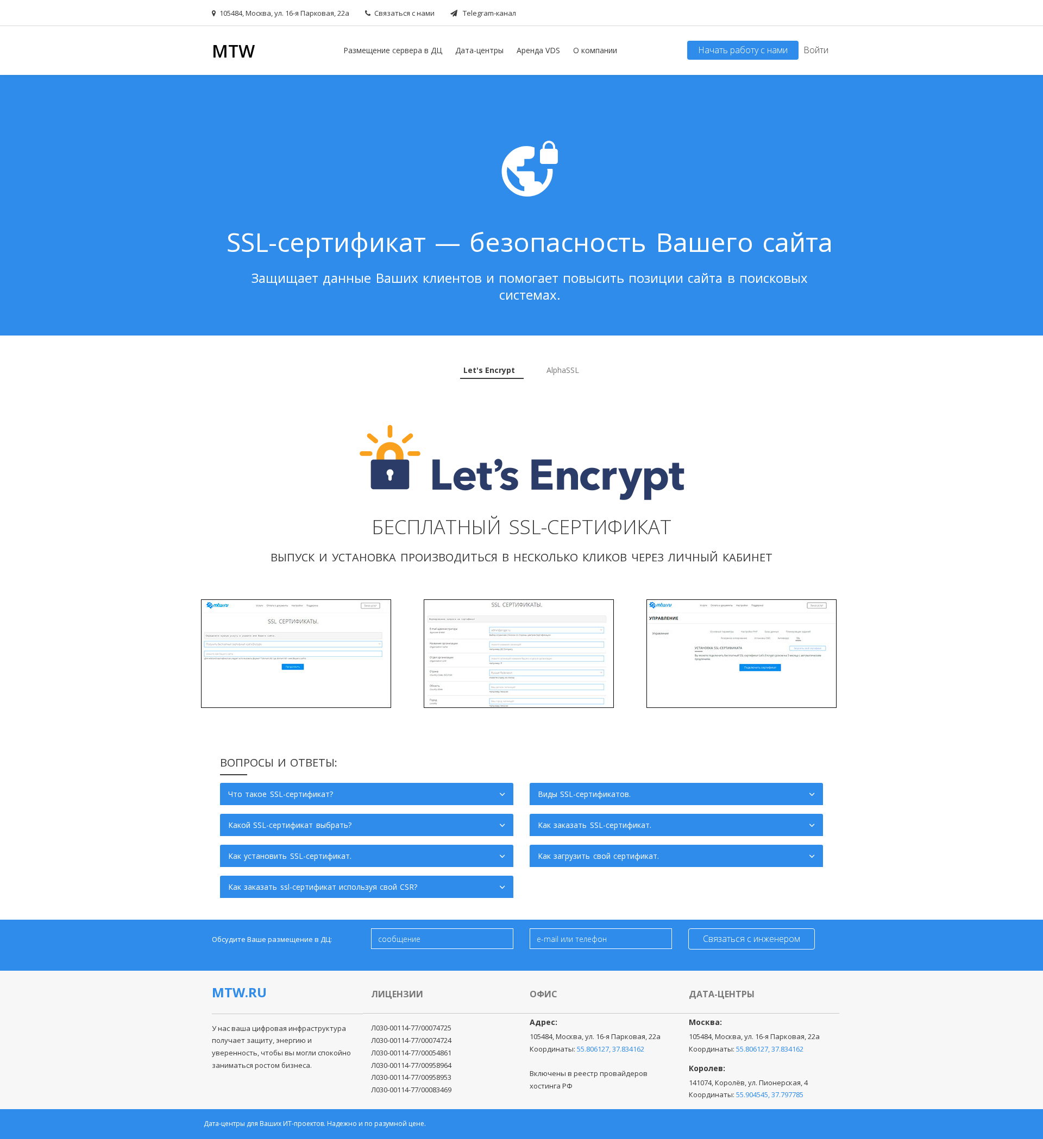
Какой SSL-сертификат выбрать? (289, 825)
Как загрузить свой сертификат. (598, 856)
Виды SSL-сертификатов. (584, 794)
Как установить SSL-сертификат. (289, 856)
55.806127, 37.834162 (610, 1049)
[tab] (492, 370)
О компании (595, 50)
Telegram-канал (488, 13)
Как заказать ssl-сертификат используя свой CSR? (322, 887)
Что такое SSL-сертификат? (280, 794)
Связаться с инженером (751, 939)
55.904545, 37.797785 (769, 1094)
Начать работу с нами (743, 50)
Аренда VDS (538, 50)
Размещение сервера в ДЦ (392, 50)
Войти (815, 50)
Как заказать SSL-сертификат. (594, 825)
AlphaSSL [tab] (562, 370)
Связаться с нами (404, 13)
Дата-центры (479, 50)
